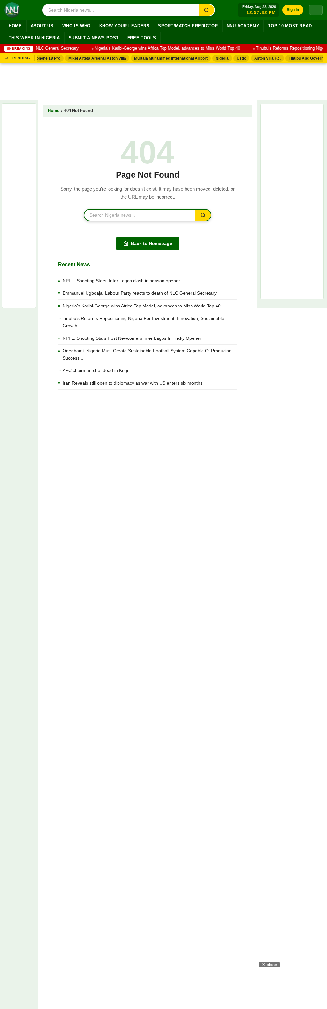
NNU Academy (243, 26)
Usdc (238, 58)
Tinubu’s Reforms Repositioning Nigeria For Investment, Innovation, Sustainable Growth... (143, 322)
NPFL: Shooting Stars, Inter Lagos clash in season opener (121, 280)
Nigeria (218, 58)
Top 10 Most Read (290, 26)
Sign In (293, 9)
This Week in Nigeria (34, 38)
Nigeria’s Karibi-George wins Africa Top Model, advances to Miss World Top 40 (162, 48)
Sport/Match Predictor (188, 26)
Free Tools (141, 38)
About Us (42, 26)
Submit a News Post (94, 38)
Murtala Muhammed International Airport (167, 58)
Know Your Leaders (124, 26)
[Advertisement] (163, 80)
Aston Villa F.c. (264, 58)
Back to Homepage (151, 243)
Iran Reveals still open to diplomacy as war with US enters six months (132, 382)
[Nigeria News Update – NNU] (12, 10)
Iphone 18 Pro (44, 58)
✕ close (269, 964)
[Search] (206, 10)
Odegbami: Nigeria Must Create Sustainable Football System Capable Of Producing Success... (147, 354)
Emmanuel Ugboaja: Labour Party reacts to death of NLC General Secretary (140, 293)
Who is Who (76, 26)
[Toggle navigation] (316, 10)
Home (15, 26)
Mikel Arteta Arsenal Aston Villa (94, 58)
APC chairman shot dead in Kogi (95, 370)
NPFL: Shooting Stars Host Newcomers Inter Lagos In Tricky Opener (132, 338)
